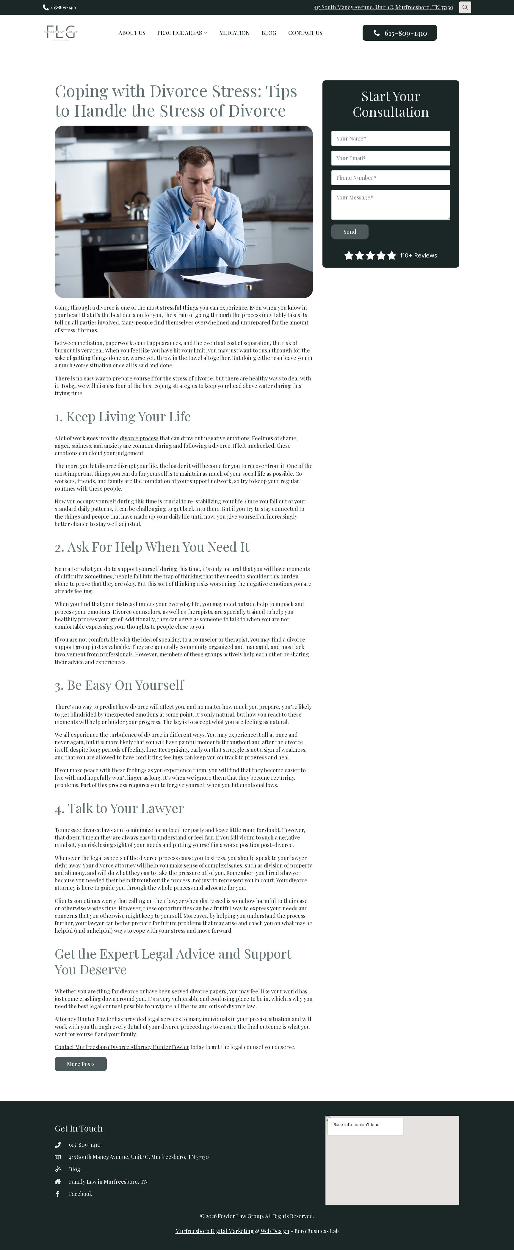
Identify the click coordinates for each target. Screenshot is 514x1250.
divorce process (139, 438)
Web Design (275, 1231)
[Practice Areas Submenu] (207, 32)
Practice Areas (179, 32)
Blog (268, 32)
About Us (132, 32)
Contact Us (305, 32)
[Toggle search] (465, 7)
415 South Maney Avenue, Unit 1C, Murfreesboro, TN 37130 (383, 7)
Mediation (234, 32)
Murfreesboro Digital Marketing (214, 1231)
